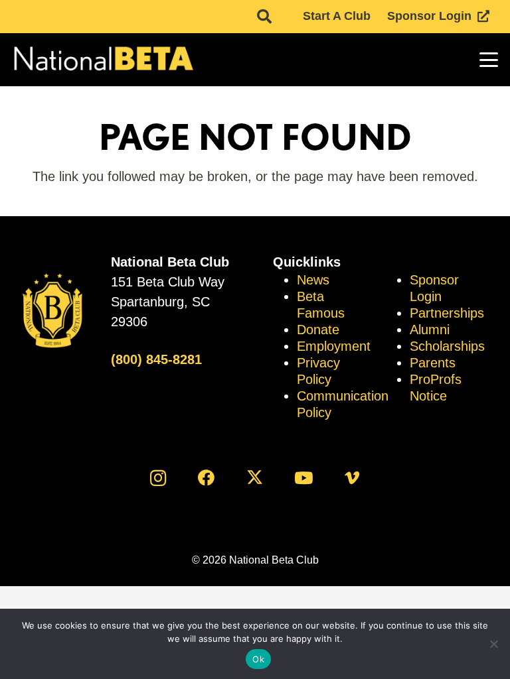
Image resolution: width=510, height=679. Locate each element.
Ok (258, 659)
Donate (318, 329)
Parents (433, 362)
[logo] (102, 59)
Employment (334, 346)
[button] (264, 16)
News (313, 280)
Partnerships (447, 313)
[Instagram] (158, 478)
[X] (255, 478)
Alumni (430, 329)
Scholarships (447, 346)
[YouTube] (304, 478)
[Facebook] (206, 478)
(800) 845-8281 (156, 359)
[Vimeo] (352, 478)
